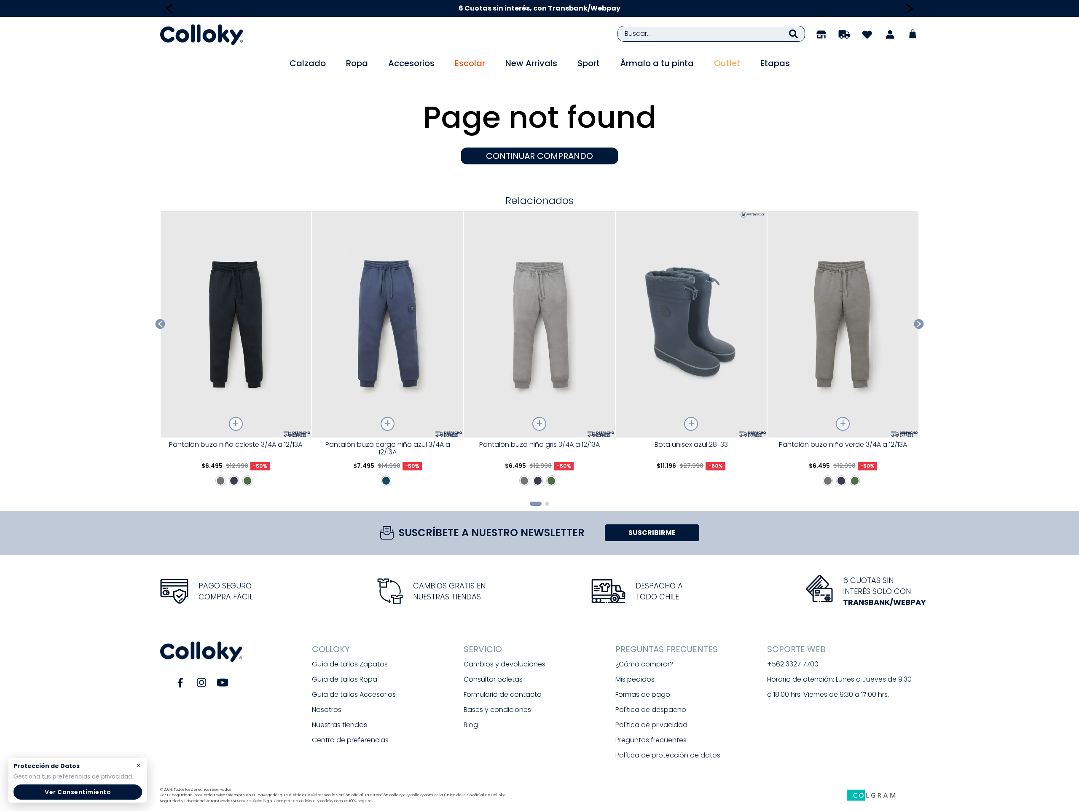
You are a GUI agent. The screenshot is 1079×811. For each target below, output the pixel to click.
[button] (536, 504)
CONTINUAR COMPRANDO (539, 156)
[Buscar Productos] (793, 33)
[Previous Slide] (169, 8)
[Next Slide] (909, 8)
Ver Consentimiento (78, 792)
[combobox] (711, 34)
